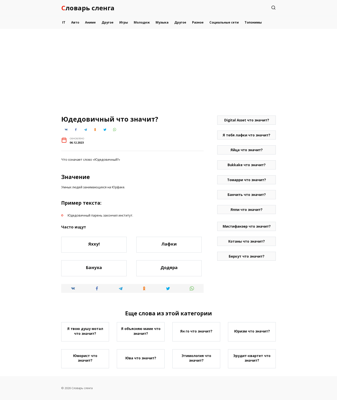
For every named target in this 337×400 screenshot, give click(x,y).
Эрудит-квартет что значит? (251, 358)
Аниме (90, 22)
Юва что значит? (140, 358)
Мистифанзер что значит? (247, 226)
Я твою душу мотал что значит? (85, 331)
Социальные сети (224, 22)
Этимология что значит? (196, 358)
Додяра (169, 267)
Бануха (94, 267)
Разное (198, 22)
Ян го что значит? (196, 331)
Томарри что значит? (246, 179)
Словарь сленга (87, 8)
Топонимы (253, 22)
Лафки (169, 244)
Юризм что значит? (252, 331)
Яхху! (94, 244)
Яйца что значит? (247, 149)
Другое (108, 22)
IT (63, 22)
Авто (75, 22)
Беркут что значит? (246, 256)
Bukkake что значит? (246, 164)
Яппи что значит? (247, 209)
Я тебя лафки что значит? (246, 135)
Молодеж (142, 22)
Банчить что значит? (246, 194)
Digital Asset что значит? (246, 120)
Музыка (162, 22)
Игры (123, 22)
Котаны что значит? (246, 241)
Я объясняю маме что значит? (141, 331)
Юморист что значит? (85, 358)
